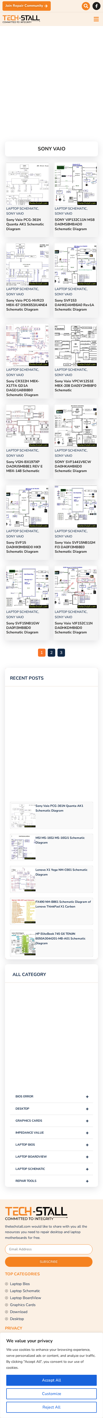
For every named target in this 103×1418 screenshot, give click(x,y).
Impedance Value (52, 1132)
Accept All (51, 1380)
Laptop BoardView (52, 1156)
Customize (51, 1394)
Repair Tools (52, 1181)
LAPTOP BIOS (52, 1144)
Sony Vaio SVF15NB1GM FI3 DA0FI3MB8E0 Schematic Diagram (75, 547)
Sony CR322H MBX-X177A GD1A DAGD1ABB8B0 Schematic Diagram (22, 388)
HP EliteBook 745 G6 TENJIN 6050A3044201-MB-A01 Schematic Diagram (61, 938)
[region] (51, 1375)
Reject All (51, 1407)
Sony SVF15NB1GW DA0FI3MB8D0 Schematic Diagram (23, 628)
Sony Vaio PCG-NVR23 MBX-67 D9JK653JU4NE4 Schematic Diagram (26, 305)
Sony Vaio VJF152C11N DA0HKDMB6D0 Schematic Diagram (73, 628)
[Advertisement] (51, 77)
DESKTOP (52, 1108)
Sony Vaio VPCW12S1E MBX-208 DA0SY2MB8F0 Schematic (75, 386)
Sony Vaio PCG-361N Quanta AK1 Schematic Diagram (25, 224)
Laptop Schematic (52, 1169)
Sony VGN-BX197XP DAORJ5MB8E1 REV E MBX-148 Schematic (24, 466)
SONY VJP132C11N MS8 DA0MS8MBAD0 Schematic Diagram (74, 224)
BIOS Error (52, 1096)
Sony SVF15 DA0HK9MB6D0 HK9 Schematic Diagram (23, 547)
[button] (86, 6)
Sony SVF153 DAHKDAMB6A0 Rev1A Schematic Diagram (74, 305)
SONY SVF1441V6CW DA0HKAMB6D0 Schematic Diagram (73, 466)
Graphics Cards (52, 1120)
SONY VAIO (15, 213)
